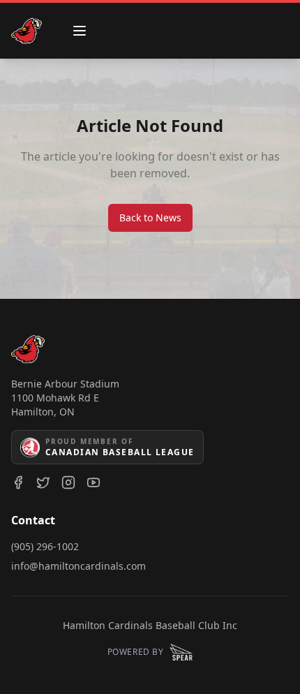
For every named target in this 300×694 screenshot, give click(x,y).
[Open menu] (79, 30)
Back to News (150, 217)
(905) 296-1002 (45, 546)
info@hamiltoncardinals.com (78, 566)
